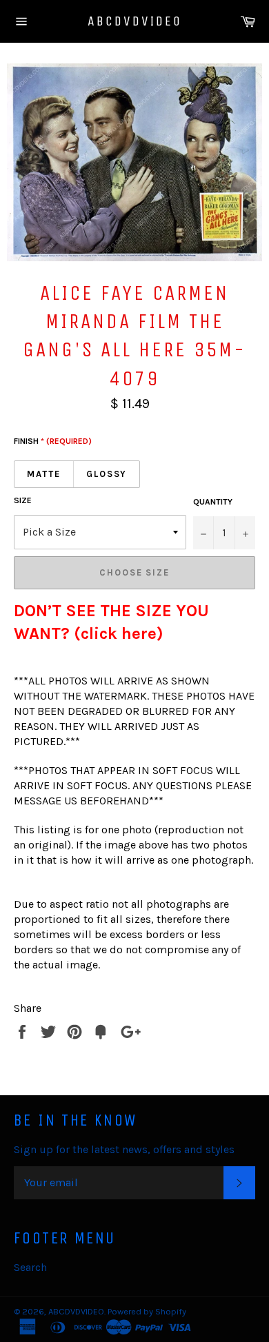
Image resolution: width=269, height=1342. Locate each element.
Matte (44, 474)
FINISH (53, 441)
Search (30, 1267)
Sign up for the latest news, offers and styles (124, 1149)
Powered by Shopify (147, 1311)
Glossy (107, 474)
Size (23, 500)
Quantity (212, 502)
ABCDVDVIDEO (135, 21)
